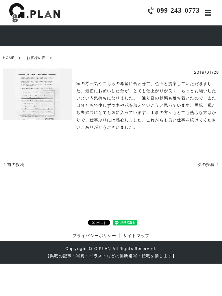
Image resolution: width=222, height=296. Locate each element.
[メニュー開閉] (208, 13)
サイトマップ (136, 235)
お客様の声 (36, 58)
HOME (8, 58)
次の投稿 (206, 164)
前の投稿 (16, 164)
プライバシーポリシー (94, 235)
